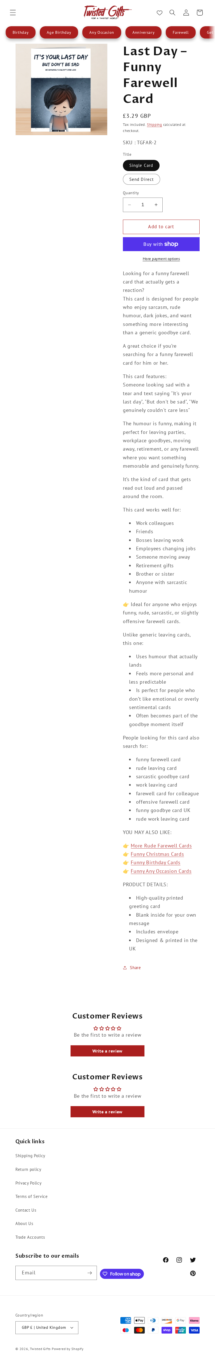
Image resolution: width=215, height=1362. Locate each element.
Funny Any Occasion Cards (161, 871)
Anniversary (143, 32)
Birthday (21, 32)
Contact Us (25, 1210)
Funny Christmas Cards (157, 854)
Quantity (131, 192)
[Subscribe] (89, 1273)
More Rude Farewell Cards (161, 845)
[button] (13, 12)
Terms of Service (31, 1196)
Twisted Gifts (40, 1349)
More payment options (161, 258)
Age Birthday (59, 32)
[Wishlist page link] (159, 12)
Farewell (180, 32)
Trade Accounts (30, 1237)
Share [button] (135, 967)
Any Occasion (101, 32)
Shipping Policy (30, 1155)
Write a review (107, 1051)
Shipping (154, 124)
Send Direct (141, 179)
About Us (24, 1223)
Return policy (28, 1169)
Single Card (141, 165)
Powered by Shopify (68, 1349)
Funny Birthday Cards (155, 862)
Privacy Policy (28, 1183)
